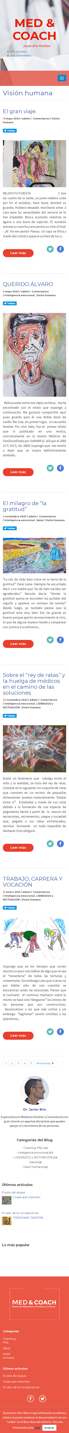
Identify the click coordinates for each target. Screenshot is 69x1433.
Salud (40, 520)
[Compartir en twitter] (10, 130)
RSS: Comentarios (21, 55)
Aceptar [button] (49, 1427)
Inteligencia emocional (19, 295)
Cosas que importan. (16, 1381)
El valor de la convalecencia (21, 1387)
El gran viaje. (19, 111)
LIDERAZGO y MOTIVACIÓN (33, 1157)
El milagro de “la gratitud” (25, 506)
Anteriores (44, 1063)
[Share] (60, 249)
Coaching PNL (33, 1148)
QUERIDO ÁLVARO (28, 284)
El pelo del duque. (15, 1376)
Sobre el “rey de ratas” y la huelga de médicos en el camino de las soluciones (34, 684)
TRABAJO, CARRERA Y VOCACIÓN (32, 882)
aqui (37, 1427)
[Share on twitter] (50, 249)
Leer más (18, 253)
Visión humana (46, 295)
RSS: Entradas (18, 51)
